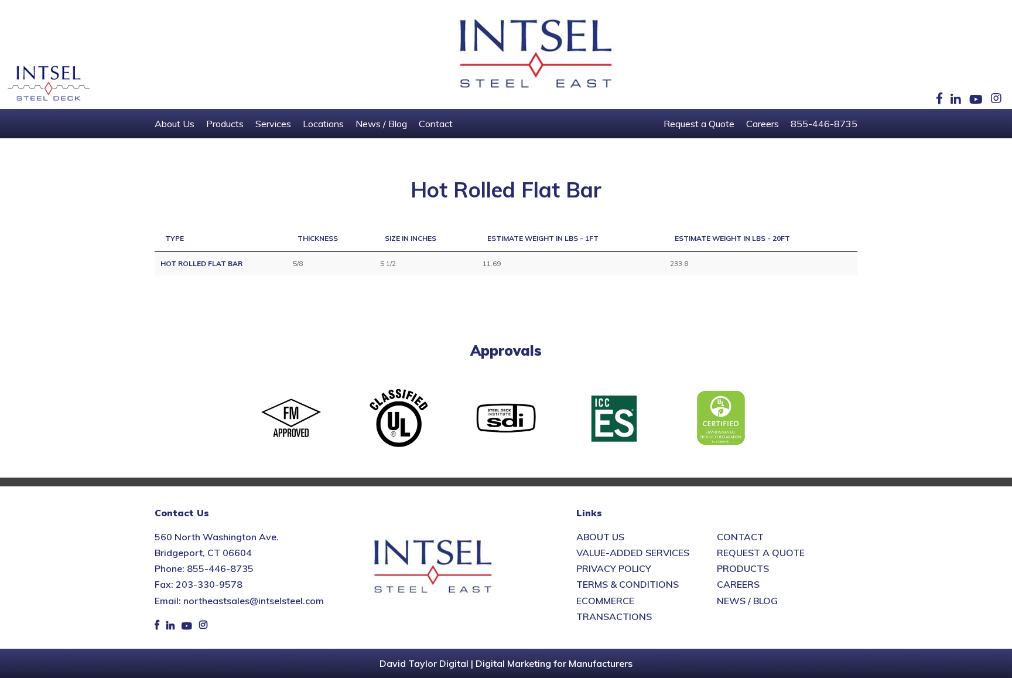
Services (273, 124)
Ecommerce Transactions (614, 608)
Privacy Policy (613, 568)
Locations (323, 124)
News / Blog (381, 124)
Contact (436, 124)
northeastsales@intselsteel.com (253, 601)
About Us (174, 124)
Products (225, 124)
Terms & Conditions (627, 584)
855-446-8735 (824, 124)
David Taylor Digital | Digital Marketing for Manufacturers (506, 663)
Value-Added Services (632, 552)
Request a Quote (699, 124)
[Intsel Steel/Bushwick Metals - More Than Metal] (536, 54)
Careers (762, 124)
